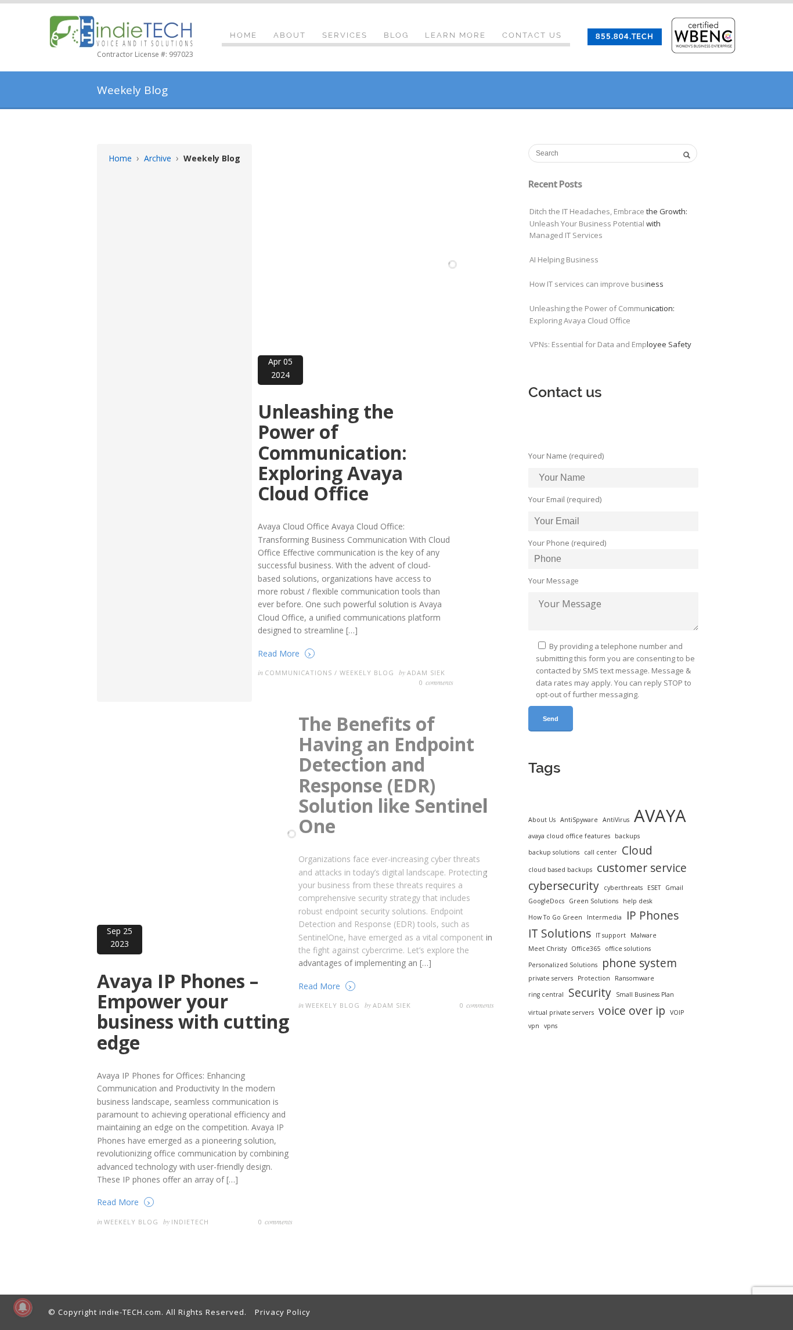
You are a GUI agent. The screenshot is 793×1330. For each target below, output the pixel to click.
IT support (611, 935)
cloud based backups (560, 870)
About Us (542, 820)
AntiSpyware (579, 820)
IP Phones (652, 915)
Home (243, 35)
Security (589, 992)
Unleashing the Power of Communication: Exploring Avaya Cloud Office (332, 452)
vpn (533, 1026)
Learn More (455, 35)
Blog (396, 35)
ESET (654, 888)
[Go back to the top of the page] (774, 1291)
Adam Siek (426, 672)
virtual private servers (561, 1012)
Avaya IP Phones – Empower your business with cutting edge (193, 1011)
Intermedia (604, 917)
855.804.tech (625, 36)
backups (627, 836)
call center (600, 852)
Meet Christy (547, 949)
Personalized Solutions (562, 965)
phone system (639, 963)
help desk (638, 901)
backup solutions (553, 852)
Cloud (637, 850)
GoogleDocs (546, 901)
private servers (550, 978)
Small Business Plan (645, 994)
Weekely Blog (367, 672)
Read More (285, 653)
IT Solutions (559, 933)
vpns (550, 1026)
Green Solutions (593, 901)
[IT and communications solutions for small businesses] (120, 32)
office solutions (628, 949)
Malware (643, 935)
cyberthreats (623, 888)
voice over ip (632, 1010)
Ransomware (634, 978)
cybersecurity (563, 885)
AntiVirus (616, 820)
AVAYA (660, 815)
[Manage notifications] (22, 1307)
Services (344, 35)
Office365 (585, 949)
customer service (642, 867)
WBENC (708, 35)
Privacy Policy (283, 1312)
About (289, 35)
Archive (157, 158)
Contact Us (532, 35)
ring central (546, 994)
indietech (190, 1221)
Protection (594, 978)
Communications (298, 672)
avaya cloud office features (569, 836)
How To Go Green (555, 917)
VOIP (677, 1012)
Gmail (674, 888)
